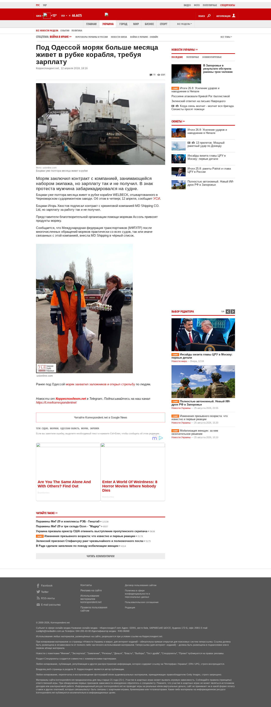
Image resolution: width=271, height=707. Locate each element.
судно (45, 428)
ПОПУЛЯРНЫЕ (210, 5)
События (64, 30)
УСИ (156, 198)
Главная (91, 24)
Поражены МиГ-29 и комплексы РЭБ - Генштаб (72, 521)
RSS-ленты (48, 598)
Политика (77, 30)
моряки (54, 428)
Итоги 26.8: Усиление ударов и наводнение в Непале (195, 90)
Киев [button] (38, 15)
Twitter (44, 592)
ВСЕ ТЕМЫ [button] (225, 36)
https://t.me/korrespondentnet (56, 402)
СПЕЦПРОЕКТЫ (227, 5)
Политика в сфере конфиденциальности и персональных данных (137, 593)
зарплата (94, 428)
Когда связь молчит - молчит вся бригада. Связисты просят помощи (202, 107)
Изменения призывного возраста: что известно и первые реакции (90, 536)
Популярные (192, 57)
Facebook (47, 585)
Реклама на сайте (91, 590)
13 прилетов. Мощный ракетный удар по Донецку (206, 144)
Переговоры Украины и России (91, 36)
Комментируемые (212, 57)
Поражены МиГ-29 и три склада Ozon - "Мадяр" (72, 526)
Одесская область (69, 428)
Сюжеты (176, 121)
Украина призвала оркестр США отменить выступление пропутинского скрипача (95, 531)
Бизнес (149, 24)
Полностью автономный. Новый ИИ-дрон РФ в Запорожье (211, 183)
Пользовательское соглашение (142, 602)
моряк (84, 428)
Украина (107, 24)
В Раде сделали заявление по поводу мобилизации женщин (81, 545)
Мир (136, 24)
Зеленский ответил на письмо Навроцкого (198, 101)
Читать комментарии (101, 556)
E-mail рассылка (51, 604)
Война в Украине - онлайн (144, 36)
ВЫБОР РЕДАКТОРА (182, 311)
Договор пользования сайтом (140, 585)
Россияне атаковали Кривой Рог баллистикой (200, 96)
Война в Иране (104, 37)
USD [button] (63, 15)
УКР (45, 5)
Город (123, 24)
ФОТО (197, 5)
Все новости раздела (47, 30)
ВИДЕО (187, 5)
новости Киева (119, 36)
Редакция (130, 607)
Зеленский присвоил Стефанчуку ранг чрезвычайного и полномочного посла (93, 541)
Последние (177, 57)
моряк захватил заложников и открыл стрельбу (100, 384)
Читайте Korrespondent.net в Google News (100, 417)
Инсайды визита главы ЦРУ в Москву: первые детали (207, 157)
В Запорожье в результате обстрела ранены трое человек (218, 68)
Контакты (86, 585)
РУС (38, 5)
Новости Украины (183, 50)
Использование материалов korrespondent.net (90, 599)
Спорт (163, 24)
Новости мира (179, 361)
